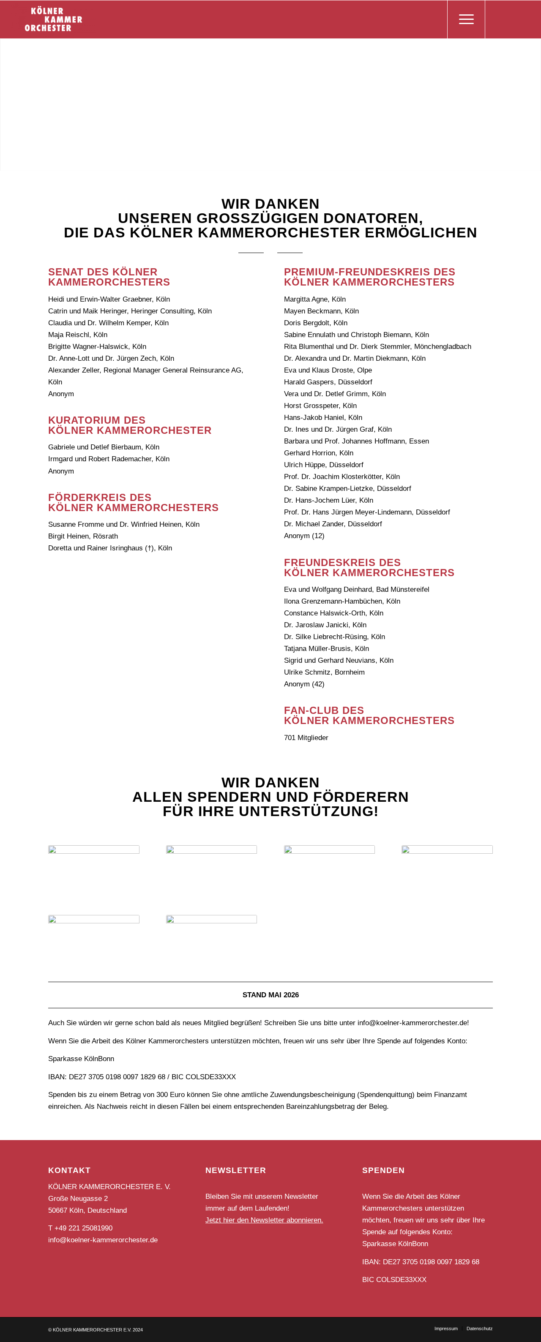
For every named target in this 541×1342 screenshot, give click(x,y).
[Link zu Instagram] (511, 19)
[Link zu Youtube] (523, 19)
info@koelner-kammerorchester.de (103, 1240)
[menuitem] (446, 1328)
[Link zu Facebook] (498, 19)
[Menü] (466, 19)
